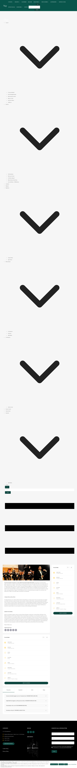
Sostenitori (9, 333)
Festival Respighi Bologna (12, 94)
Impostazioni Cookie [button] (54, 764)
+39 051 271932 (6, 738)
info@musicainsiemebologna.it (9, 736)
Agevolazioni (10, 259)
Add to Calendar (63, 613)
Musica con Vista (10, 98)
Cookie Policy (6, 748)
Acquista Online (10, 257)
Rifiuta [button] (66, 764)
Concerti (7, 22)
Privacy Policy (6, 751)
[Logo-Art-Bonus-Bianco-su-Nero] (32, 748)
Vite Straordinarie (10, 174)
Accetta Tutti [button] (61, 764)
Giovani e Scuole (8, 409)
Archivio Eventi (10, 407)
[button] (26, 696)
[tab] (26, 696)
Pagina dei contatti (8, 743)
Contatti (7, 484)
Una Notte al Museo (11, 100)
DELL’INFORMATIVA (68, 746)
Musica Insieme (8, 261)
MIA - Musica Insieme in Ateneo (12, 673)
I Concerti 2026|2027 (11, 92)
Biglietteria (7, 187)
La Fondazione (10, 331)
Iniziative (7, 104)
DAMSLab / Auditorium (11, 663)
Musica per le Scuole (11, 176)
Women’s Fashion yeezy (8, 624)
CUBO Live (10, 102)
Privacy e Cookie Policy (72, 764)
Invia (54, 751)
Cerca (37, 9)
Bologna (9, 658)
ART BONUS (10, 335)
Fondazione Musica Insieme (11, 668)
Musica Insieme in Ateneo (12, 96)
